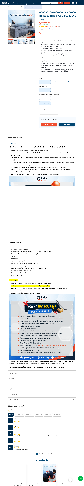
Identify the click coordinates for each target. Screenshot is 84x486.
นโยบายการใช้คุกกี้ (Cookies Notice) (61, 414)
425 (48, 302)
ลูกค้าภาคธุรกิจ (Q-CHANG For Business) (39, 412)
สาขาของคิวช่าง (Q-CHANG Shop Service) (39, 414)
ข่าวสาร (37, 3)
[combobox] (49, 3)
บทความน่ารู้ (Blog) (34, 410)
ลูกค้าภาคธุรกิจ (20, 3)
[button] (12, 3)
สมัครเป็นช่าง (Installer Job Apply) (37, 416)
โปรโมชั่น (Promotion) (35, 420)
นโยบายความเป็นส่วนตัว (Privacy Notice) (61, 412)
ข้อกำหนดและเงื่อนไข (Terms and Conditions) (62, 408)
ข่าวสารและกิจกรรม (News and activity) (38, 408)
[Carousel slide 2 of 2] (43, 343)
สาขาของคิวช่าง (26, 3)
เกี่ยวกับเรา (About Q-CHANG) (37, 418)
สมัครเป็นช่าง (33, 3)
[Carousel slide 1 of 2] (41, 343)
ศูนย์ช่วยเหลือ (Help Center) (36, 422)
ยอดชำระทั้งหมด (44, 117)
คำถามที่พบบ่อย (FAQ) (35, 424)
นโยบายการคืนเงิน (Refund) (59, 410)
